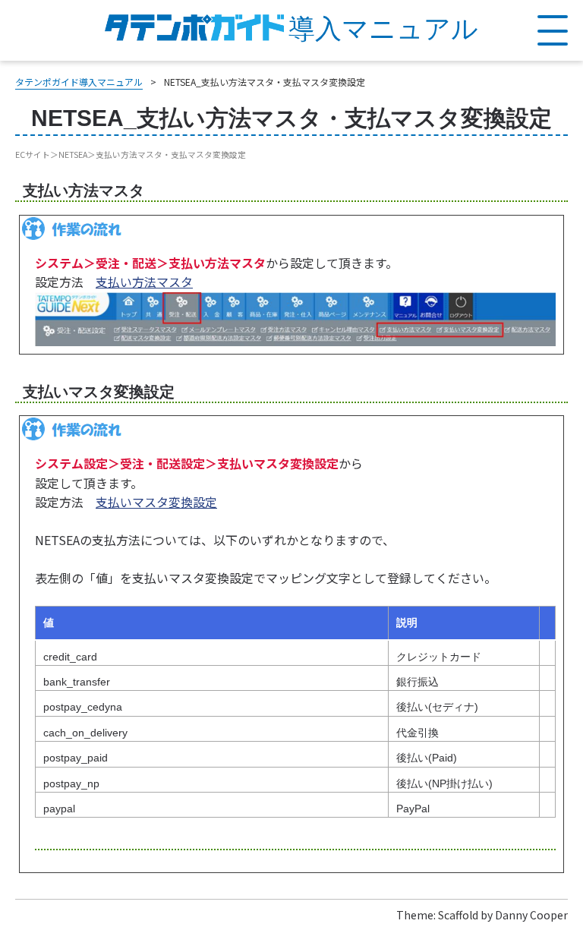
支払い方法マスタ (144, 282)
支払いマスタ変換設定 (156, 502)
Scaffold (458, 914)
